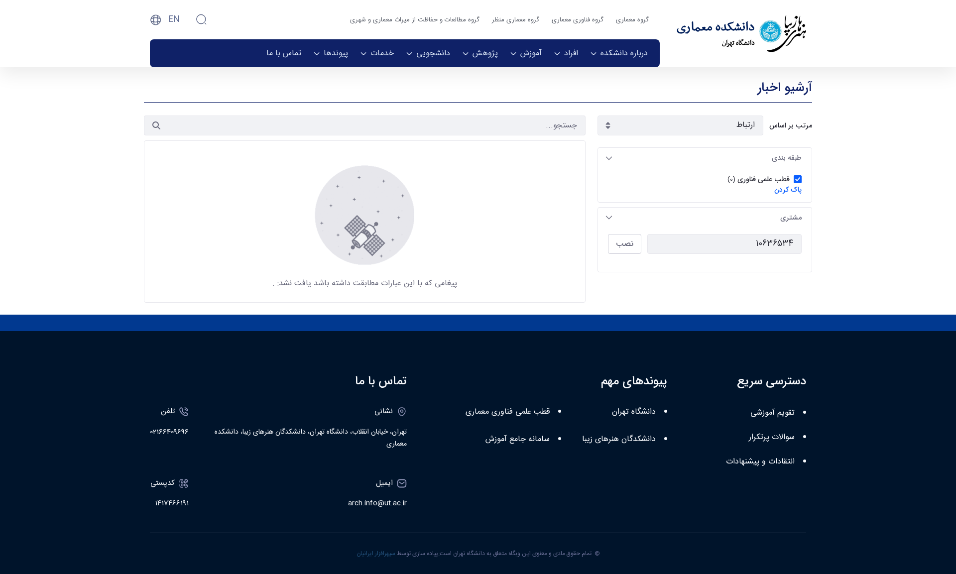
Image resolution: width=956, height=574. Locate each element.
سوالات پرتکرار (772, 437)
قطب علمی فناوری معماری (508, 412)
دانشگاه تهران (634, 412)
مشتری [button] (791, 217)
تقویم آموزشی (772, 413)
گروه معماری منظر (515, 19)
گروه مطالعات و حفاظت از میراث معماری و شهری (414, 19)
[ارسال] (156, 125)
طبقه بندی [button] (787, 157)
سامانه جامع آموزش (517, 439)
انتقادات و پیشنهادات (760, 461)
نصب (624, 243)
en (174, 19)
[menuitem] (619, 53)
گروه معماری (632, 19)
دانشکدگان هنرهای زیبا (619, 439)
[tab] (705, 158)
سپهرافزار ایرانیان (376, 554)
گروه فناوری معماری (577, 19)
